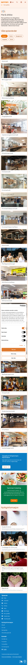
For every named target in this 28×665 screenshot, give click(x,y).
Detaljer (21, 345)
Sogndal (4, 39)
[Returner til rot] (1, 4)
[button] (17, 2)
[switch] (24, 332)
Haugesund (19, 36)
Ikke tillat (13, 358)
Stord (11, 39)
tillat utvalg (13, 353)
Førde (11, 36)
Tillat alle (13, 349)
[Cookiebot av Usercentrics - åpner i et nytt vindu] (20, 306)
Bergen (4, 36)
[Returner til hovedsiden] (4, 2)
